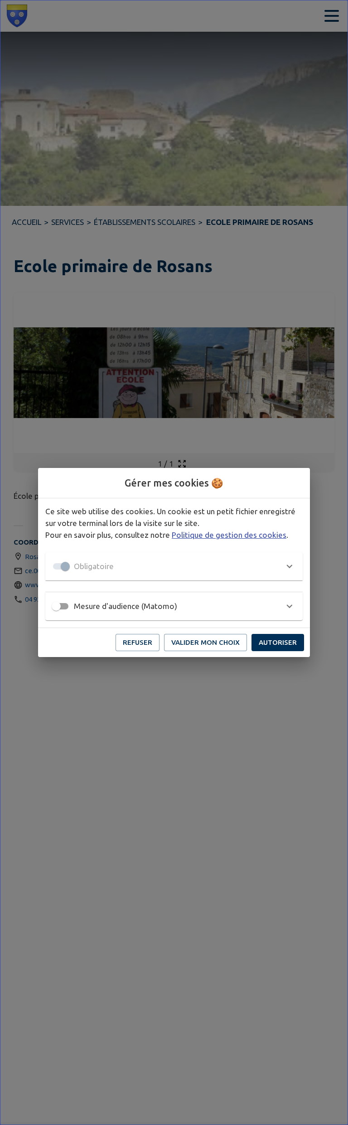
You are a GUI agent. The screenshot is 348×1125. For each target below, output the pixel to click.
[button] (174, 566)
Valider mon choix (205, 642)
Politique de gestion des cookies (229, 535)
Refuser (137, 642)
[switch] (56, 606)
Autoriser (278, 642)
